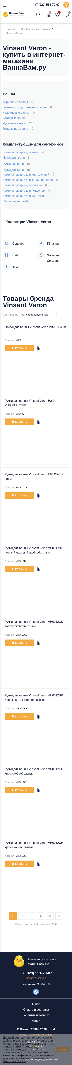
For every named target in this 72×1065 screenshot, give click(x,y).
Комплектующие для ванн (24, 152)
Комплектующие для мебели (25, 185)
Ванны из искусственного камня (27, 107)
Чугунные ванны (18, 123)
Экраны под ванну (18, 128)
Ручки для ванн (16, 163)
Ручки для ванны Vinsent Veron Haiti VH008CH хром (29, 403)
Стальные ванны (17, 118)
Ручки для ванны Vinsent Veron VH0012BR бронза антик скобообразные (34, 697)
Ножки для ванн (16, 157)
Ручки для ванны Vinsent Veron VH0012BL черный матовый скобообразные (33, 550)
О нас (36, 1004)
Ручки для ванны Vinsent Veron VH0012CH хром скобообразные (34, 771)
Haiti (15, 255)
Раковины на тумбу (18, 201)
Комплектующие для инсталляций (28, 174)
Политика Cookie (14, 1061)
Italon (16, 267)
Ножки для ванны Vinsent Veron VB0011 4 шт (35, 327)
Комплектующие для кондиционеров (30, 179)
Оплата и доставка (36, 1009)
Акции (36, 1020)
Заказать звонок (36, 977)
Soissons (53, 255)
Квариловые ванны (19, 112)
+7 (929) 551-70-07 (47, 4)
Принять (62, 1049)
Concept (17, 243)
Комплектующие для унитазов (26, 195)
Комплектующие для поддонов (26, 190)
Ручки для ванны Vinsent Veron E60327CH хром (34, 476)
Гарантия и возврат (36, 1015)
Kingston (53, 243)
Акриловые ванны (18, 102)
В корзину (19, 348)
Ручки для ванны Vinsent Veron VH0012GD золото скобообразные (34, 624)
